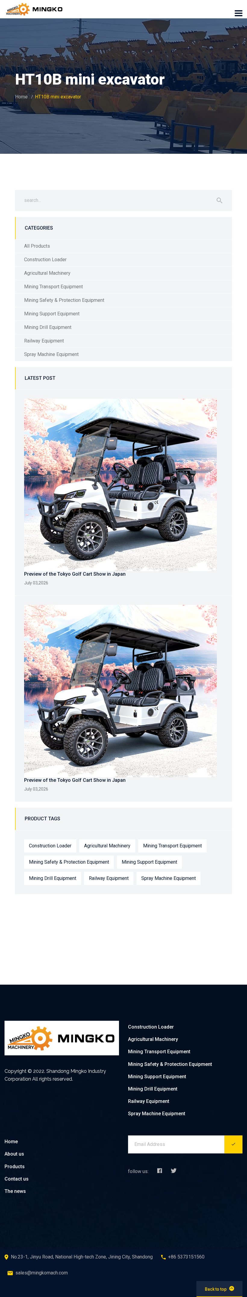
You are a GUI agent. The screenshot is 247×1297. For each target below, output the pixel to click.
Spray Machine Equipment (51, 354)
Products (15, 1166)
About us (14, 1154)
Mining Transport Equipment (53, 286)
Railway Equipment (44, 341)
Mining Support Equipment (52, 314)
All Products (37, 246)
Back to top (216, 1289)
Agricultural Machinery (47, 273)
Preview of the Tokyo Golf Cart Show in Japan (75, 574)
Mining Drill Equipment (47, 327)
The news (15, 1191)
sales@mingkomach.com (41, 1273)
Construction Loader (45, 259)
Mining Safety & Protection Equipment (64, 300)
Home (21, 97)
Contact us (17, 1179)
